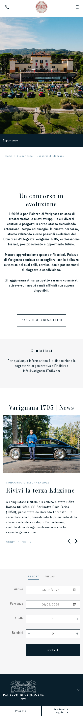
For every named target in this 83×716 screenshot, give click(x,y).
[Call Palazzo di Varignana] (7, 7)
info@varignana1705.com (41, 371)
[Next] (75, 541)
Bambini (17, 633)
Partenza (16, 603)
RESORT (33, 576)
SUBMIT (53, 649)
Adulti (19, 618)
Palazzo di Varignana (44, 214)
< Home (7, 155)
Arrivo (18, 589)
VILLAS (50, 576)
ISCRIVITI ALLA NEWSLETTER (41, 320)
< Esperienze (24, 155)
